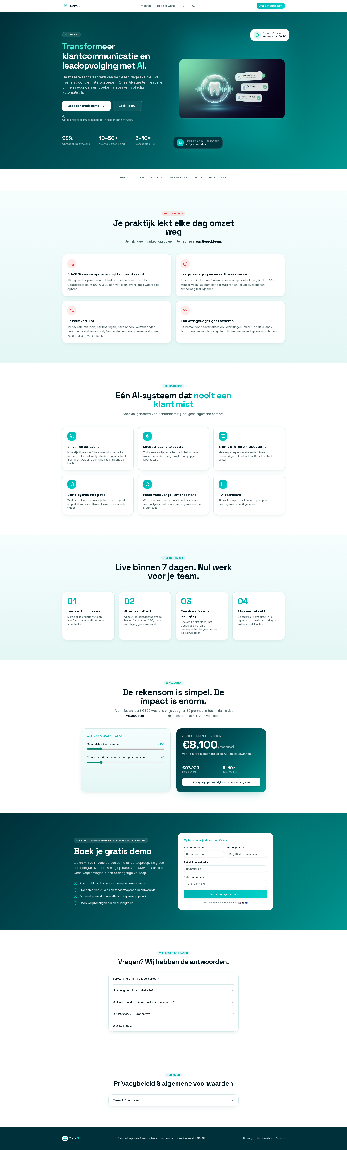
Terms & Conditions (126, 1100)
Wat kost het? (123, 1025)
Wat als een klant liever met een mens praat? (144, 1002)
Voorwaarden (264, 1138)
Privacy (247, 1138)
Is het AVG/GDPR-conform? (131, 1014)
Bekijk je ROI (127, 106)
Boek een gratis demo (271, 5)
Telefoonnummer (194, 877)
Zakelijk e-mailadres (197, 862)
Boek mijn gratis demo (225, 894)
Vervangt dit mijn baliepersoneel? (136, 978)
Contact (280, 1138)
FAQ (193, 5)
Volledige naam (194, 847)
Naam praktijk (236, 847)
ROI (183, 5)
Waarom (146, 5)
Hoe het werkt (166, 5)
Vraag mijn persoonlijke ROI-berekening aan (221, 782)
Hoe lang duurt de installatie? (133, 990)
